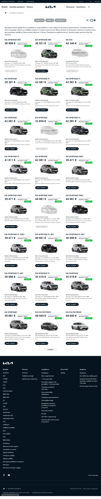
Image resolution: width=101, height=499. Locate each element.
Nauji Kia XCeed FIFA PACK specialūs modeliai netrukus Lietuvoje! (88, 381)
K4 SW (5, 403)
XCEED (5, 382)
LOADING (50, 349)
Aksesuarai (70, 7)
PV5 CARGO (6, 434)
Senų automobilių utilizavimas (46, 393)
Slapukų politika (8, 458)
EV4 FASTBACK (7, 391)
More (89, 7)
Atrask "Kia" (64, 369)
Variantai (60, 20)
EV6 (4, 406)
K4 (4, 400)
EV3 (4, 385)
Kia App (43, 413)
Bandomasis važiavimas (8, 1)
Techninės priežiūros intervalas (47, 388)
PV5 (4, 437)
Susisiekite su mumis (9, 449)
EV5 (4, 421)
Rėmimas (6, 464)
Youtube (9, 475)
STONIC (5, 379)
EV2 (4, 376)
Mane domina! (10, 71)
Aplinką (63, 373)
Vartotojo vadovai (47, 410)
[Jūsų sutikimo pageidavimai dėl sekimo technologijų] (10, 495)
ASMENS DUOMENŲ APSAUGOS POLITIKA (16, 492)
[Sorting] (87, 20)
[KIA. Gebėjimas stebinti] (8, 363)
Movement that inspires (10, 446)
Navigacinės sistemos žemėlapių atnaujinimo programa (48, 405)
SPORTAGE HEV (8, 415)
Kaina (49, 20)
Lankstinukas (30, 1)
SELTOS (5, 409)
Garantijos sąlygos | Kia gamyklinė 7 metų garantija (50, 383)
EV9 (4, 431)
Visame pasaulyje (93, 475)
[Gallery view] (91, 20)
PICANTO (6, 373)
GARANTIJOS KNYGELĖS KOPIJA (42, 492)
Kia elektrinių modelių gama (89, 376)
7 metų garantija (46, 379)
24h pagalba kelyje (47, 400)
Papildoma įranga (27, 376)
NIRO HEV (6, 394)
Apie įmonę (6, 440)
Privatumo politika (9, 455)
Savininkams (81, 7)
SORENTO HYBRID (8, 428)
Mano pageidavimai (47, 376)
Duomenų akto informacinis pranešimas (50, 421)
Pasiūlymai (44, 373)
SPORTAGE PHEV (8, 418)
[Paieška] (90, 1)
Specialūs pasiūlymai (17, 7)
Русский (97, 1)
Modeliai (4, 7)
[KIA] (50, 7)
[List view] (94, 20)
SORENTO (6, 424)
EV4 (4, 388)
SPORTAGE (6, 412)
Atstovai (30, 7)
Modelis (39, 20)
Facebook (4, 475)
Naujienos (20, 1)
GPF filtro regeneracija (48, 416)
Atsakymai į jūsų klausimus (50, 397)
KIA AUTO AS (6, 13)
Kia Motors (6, 443)
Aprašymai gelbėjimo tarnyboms (13, 461)
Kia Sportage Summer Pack (88, 386)
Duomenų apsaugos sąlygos (12, 468)
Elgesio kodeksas (8, 452)
